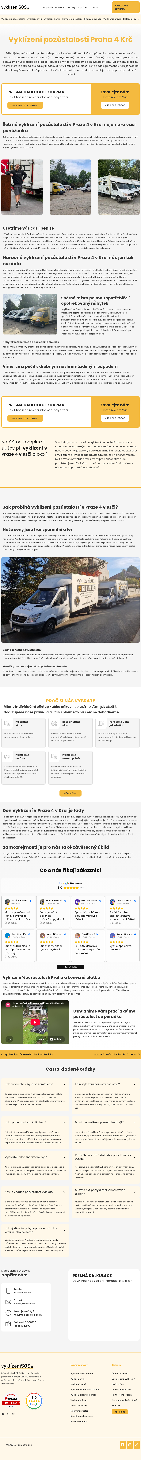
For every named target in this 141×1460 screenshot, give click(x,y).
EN (8, 1414)
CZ (2, 1414)
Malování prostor (79, 1411)
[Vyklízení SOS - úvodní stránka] (15, 7)
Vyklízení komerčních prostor (85, 1389)
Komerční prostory (72, 19)
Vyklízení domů (52, 19)
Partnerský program (122, 1394)
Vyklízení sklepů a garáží (83, 1394)
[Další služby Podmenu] (139, 19)
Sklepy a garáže (92, 19)
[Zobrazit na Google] (7, 902)
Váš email (77, 1299)
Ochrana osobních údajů (124, 1400)
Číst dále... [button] (11, 923)
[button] (35, 1084)
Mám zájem (70, 793)
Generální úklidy (78, 1405)
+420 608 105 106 (115, 105)
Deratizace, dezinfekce (81, 1416)
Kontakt (95, 7)
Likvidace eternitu (79, 1421)
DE (13, 1414)
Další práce (118, 1384)
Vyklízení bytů (34, 19)
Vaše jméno (78, 1287)
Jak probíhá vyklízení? (53, 7)
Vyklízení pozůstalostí (81, 1373)
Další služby (129, 19)
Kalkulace (120, 1411)
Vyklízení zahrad (112, 19)
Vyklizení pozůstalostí (13, 19)
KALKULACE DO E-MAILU (25, 105)
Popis (75, 1312)
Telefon (108, 1287)
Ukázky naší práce (77, 7)
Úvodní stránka (120, 1373)
